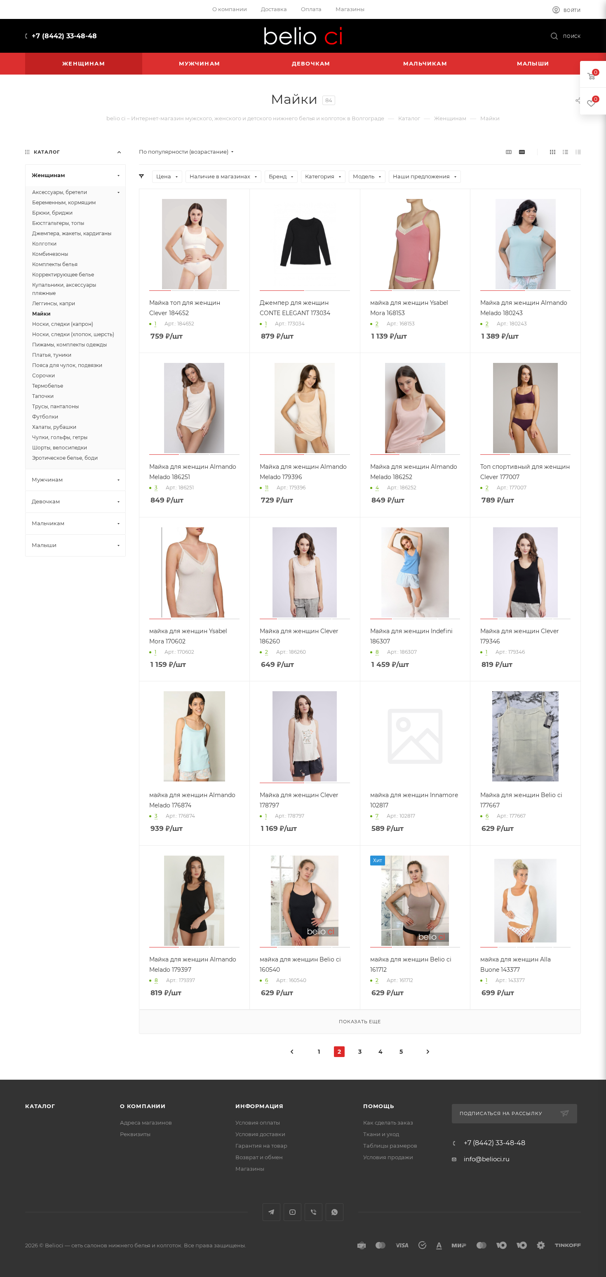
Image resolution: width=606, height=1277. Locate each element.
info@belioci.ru (487, 1159)
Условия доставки (260, 1134)
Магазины (249, 1168)
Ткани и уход (381, 1134)
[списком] (565, 152)
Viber (313, 1212)
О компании (143, 1106)
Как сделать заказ (388, 1122)
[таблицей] (578, 152)
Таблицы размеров (390, 1145)
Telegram (271, 1212)
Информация (259, 1106)
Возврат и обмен (259, 1157)
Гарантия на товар (261, 1145)
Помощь (378, 1106)
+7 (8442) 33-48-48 (64, 36)
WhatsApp (334, 1212)
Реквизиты (135, 1134)
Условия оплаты (257, 1122)
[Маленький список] (508, 152)
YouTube (292, 1212)
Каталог (40, 1106)
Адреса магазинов (146, 1122)
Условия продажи (388, 1157)
